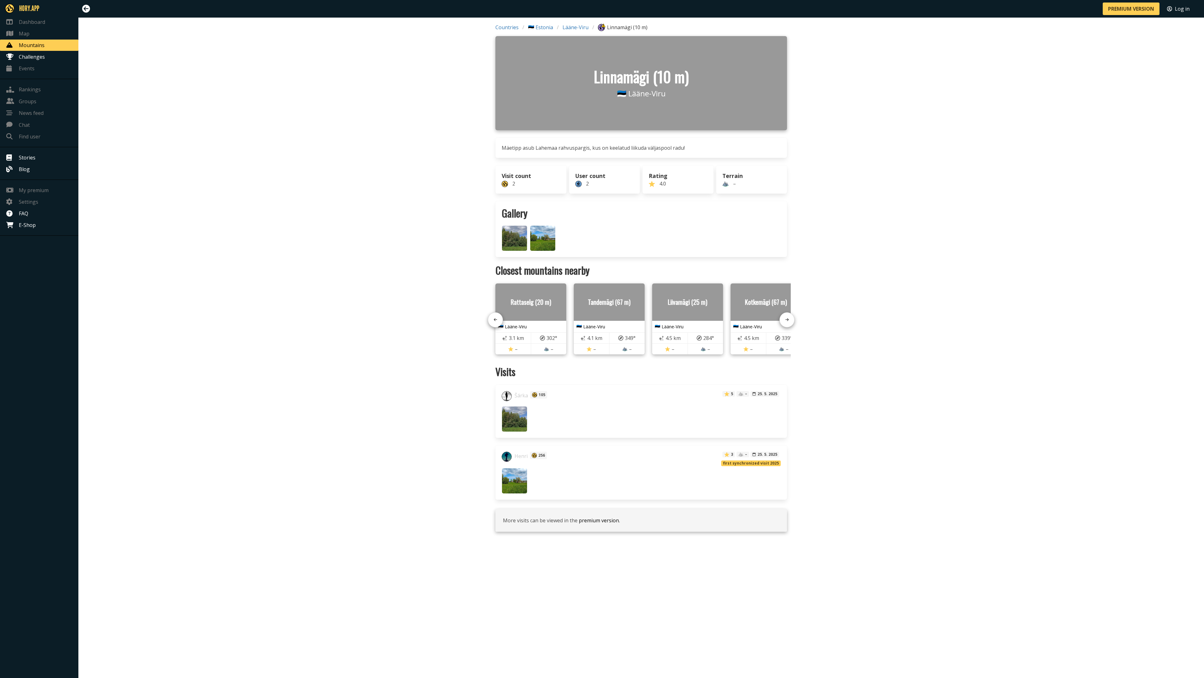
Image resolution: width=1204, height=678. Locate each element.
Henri (520, 456)
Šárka (520, 395)
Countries (507, 27)
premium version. (599, 520)
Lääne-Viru (575, 27)
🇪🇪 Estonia (540, 27)
